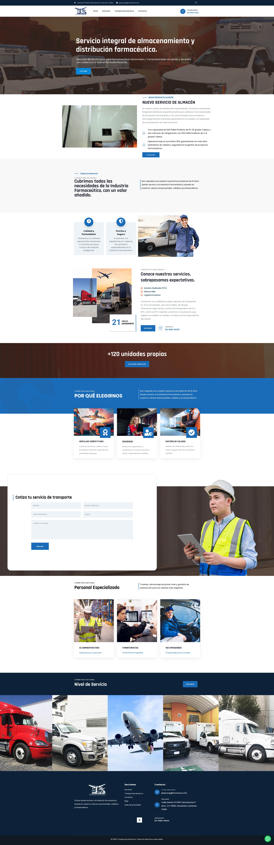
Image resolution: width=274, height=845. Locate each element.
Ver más (148, 328)
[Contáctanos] (182, 11)
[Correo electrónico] (157, 792)
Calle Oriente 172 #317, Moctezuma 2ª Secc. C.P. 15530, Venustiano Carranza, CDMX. (179, 806)
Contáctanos (192, 10)
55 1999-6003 (193, 12)
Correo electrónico (168, 790)
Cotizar (83, 71)
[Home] (80, 11)
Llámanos (169, 327)
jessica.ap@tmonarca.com (174, 793)
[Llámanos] (160, 328)
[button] (268, 839)
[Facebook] (139, 820)
